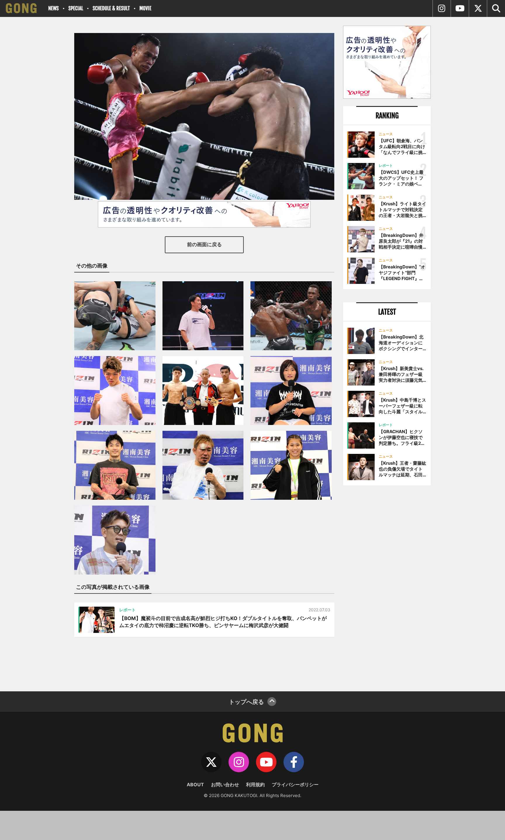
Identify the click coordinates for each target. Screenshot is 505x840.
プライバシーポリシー (295, 784)
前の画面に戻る (204, 244)
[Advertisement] (387, 586)
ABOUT (195, 784)
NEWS (53, 8)
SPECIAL (75, 8)
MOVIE (145, 8)
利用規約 (255, 784)
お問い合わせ (225, 784)
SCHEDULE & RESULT (111, 8)
